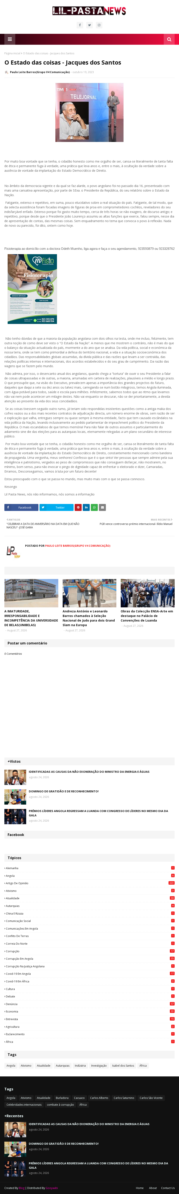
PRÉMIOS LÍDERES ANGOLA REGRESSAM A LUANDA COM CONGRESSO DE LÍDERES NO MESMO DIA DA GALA (98, 813)
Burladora (62, 1098)
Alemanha (90, 868)
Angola (90, 876)
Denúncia (90, 1004)
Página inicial (12, 53)
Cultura (90, 989)
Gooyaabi (52, 1188)
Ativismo (90, 891)
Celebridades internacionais (24, 1105)
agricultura (90, 1027)
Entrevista (90, 1019)
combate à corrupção (60, 1105)
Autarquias (90, 906)
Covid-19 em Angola (90, 974)
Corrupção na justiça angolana (90, 966)
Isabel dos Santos (123, 1065)
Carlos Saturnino (124, 1098)
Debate (90, 996)
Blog (21, 1188)
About (153, 1188)
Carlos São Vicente (151, 1098)
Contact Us (168, 1188)
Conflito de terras (90, 936)
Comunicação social (90, 921)
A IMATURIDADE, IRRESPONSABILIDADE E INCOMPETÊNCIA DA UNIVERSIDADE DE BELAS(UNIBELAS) (31, 618)
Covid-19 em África (90, 981)
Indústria (80, 1065)
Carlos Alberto (99, 1098)
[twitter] (89, 25)
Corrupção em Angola (90, 959)
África (90, 1042)
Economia (90, 1011)
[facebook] (80, 25)
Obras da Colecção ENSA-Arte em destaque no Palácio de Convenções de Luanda (147, 615)
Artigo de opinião (90, 883)
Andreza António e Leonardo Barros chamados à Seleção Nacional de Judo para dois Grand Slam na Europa (89, 618)
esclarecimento (90, 1034)
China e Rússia (90, 913)
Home (140, 1188)
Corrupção (90, 951)
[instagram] (99, 25)
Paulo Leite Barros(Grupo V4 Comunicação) (40, 72)
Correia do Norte (90, 944)
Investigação (99, 1065)
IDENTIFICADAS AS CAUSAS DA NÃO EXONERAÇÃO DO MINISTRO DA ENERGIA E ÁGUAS (89, 772)
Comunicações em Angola (90, 928)
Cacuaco (79, 1098)
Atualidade (90, 898)
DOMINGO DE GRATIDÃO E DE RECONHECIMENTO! (64, 791)
